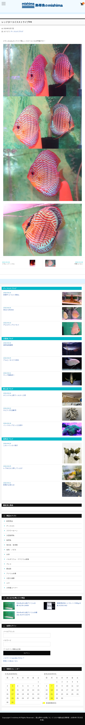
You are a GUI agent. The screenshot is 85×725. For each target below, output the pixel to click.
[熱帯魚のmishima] (42, 6)
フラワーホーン (12, 531)
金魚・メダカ (11, 550)
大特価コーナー (12, 588)
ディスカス (10, 526)
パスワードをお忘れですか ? (13, 658)
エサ (8, 583)
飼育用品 (9, 521)
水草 (8, 554)
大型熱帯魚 (10, 535)
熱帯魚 (8, 540)
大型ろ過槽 (10, 578)
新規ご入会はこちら (10, 661)
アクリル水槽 (11, 573)
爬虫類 (8, 569)
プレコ (8, 564)
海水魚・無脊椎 (12, 545)
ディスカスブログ (17, 31)
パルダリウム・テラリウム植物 (17, 559)
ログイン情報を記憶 (13, 649)
